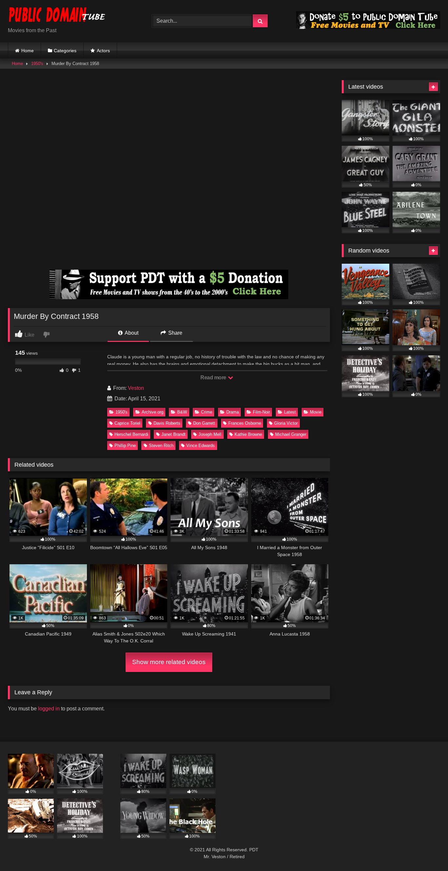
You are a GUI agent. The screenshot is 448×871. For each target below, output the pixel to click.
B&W (182, 412)
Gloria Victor (286, 423)
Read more (213, 377)
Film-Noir (261, 412)
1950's (37, 63)
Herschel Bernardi (131, 434)
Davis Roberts (166, 423)
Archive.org (152, 412)
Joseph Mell (209, 434)
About (131, 333)
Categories (65, 50)
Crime (206, 412)
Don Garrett (204, 423)
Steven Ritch (161, 445)
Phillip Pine (125, 445)
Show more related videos (169, 662)
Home (27, 50)
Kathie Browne (248, 434)
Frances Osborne (244, 423)
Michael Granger (290, 434)
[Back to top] (427, 851)
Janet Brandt (173, 434)
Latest (290, 412)
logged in (49, 708)
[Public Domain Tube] (57, 16)
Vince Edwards (200, 445)
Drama (232, 412)
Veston (136, 388)
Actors (103, 50)
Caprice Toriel (127, 423)
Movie (315, 412)
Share (174, 333)
